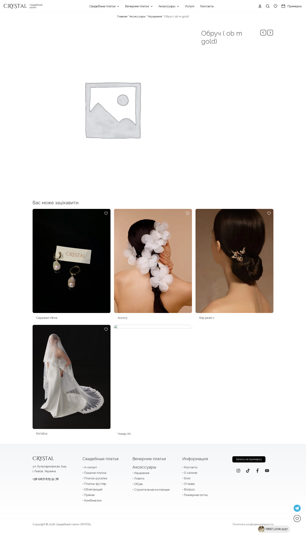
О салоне (190, 473)
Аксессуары (137, 16)
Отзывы (189, 484)
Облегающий (93, 489)
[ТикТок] (248, 470)
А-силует (90, 467)
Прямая (89, 495)
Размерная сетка (196, 495)
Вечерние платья (149, 458)
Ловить (139, 478)
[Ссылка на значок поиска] (268, 6)
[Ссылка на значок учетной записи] (260, 6)
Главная (122, 16)
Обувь (138, 484)
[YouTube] (267, 470)
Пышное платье (95, 473)
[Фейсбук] (257, 470)
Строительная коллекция (152, 489)
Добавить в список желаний (106, 213)
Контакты (190, 467)
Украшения (155, 16)
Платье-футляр (95, 484)
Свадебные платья (100, 458)
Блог (187, 478)
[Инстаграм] (238, 470)
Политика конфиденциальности (253, 524)
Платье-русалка (95, 478)
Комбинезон (93, 500)
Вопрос (189, 489)
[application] (117, 6)
